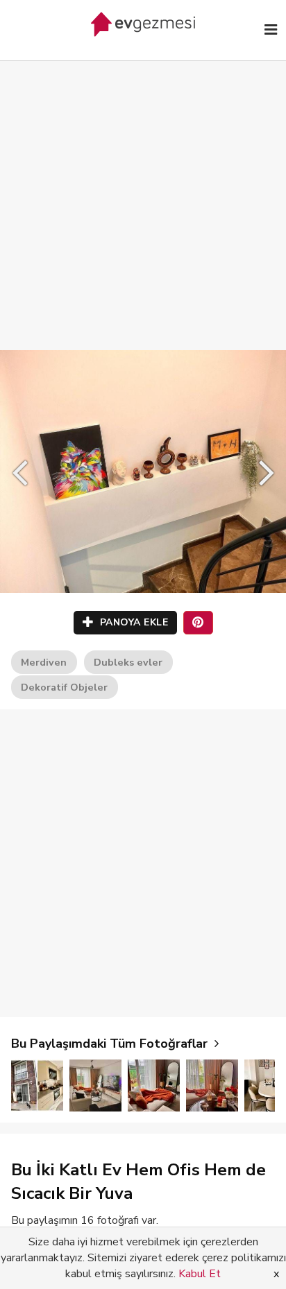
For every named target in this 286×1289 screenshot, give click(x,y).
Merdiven (44, 662)
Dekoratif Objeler (64, 687)
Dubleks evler (128, 662)
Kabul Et (199, 1273)
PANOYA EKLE (132, 622)
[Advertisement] (143, 191)
